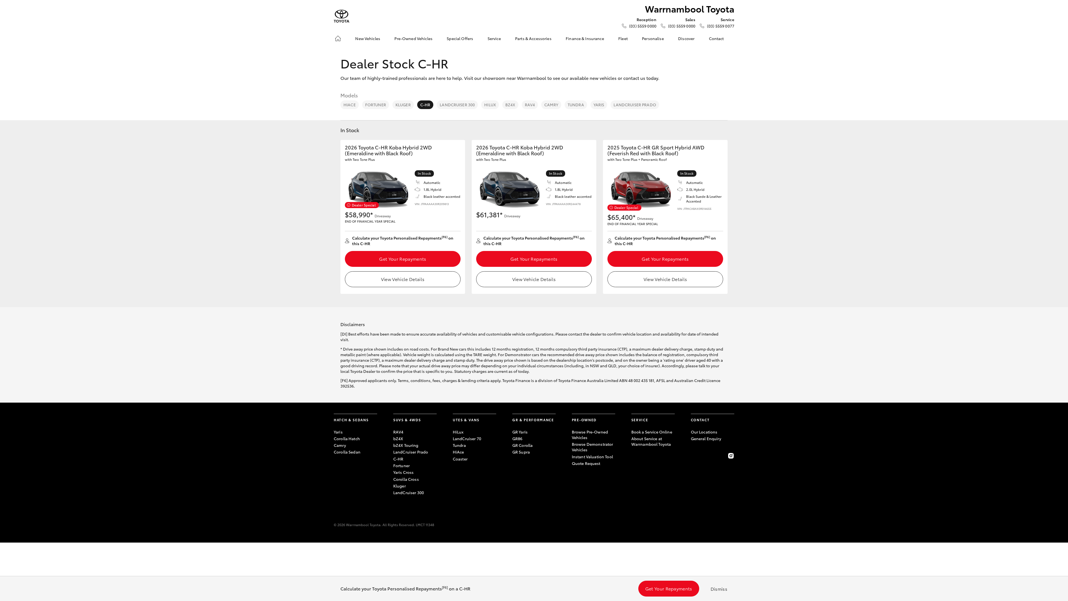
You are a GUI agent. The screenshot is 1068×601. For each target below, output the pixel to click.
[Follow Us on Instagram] (731, 455)
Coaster (460, 459)
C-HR (425, 104)
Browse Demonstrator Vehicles (592, 446)
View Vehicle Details (402, 279)
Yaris (599, 104)
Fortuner (375, 104)
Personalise (653, 38)
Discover (686, 38)
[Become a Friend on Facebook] (694, 455)
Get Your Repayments (402, 258)
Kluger (403, 104)
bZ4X (510, 104)
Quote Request (586, 463)
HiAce (349, 104)
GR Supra (521, 452)
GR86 (517, 438)
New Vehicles (367, 38)
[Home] (338, 38)
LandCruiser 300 (457, 104)
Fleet (623, 38)
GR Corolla (522, 445)
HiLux (490, 104)
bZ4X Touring (406, 445)
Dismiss (719, 588)
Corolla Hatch (347, 438)
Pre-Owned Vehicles (413, 38)
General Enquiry (706, 438)
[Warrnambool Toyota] (341, 16)
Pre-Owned (584, 419)
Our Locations (704, 432)
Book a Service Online (651, 432)
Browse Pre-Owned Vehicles (590, 434)
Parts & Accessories (533, 38)
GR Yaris (520, 432)
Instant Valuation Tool (592, 456)
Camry (551, 104)
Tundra (576, 104)
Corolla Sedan (347, 452)
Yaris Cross (403, 472)
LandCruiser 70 (467, 438)
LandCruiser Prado (635, 104)
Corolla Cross (406, 479)
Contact (716, 38)
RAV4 (530, 104)
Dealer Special (364, 205)
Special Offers (460, 38)
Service (494, 38)
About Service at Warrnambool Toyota (651, 441)
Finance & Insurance (585, 38)
